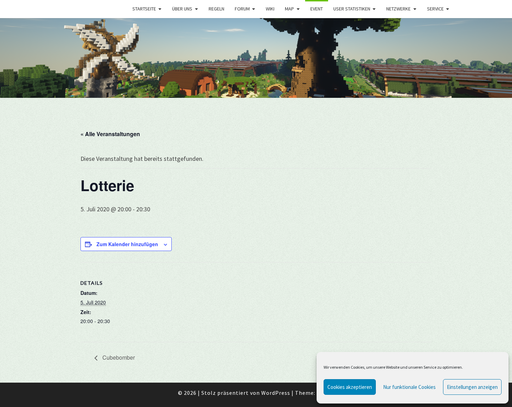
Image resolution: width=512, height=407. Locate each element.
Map (289, 9)
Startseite (144, 9)
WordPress (275, 392)
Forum (242, 9)
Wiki (270, 9)
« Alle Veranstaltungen (110, 134)
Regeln (216, 9)
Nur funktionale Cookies (409, 387)
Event (316, 9)
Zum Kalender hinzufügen (127, 244)
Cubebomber (118, 357)
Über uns (182, 9)
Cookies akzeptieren (349, 387)
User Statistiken (351, 9)
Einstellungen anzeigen (472, 387)
